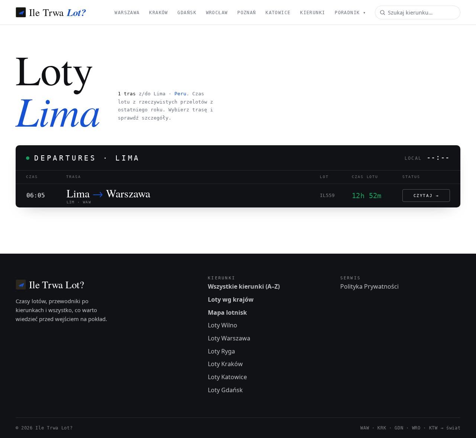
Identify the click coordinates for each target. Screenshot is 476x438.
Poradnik (350, 12)
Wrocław (217, 12)
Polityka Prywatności (369, 286)
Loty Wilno (222, 325)
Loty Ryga (221, 351)
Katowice (278, 12)
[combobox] (417, 12)
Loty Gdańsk (225, 390)
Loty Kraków (225, 364)
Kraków (158, 12)
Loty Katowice (227, 377)
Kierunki (312, 12)
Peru (180, 93)
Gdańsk (186, 12)
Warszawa (127, 12)
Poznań (246, 12)
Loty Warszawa (229, 338)
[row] (238, 195)
